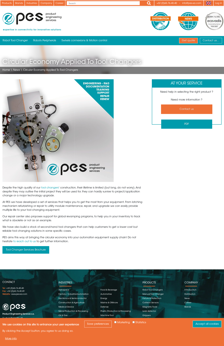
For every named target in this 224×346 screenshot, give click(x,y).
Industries (32, 3)
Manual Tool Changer (153, 294)
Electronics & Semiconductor (73, 298)
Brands (19, 3)
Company (46, 3)
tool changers (50, 188)
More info (11, 338)
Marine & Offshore (109, 303)
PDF (186, 124)
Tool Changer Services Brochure (26, 250)
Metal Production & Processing (73, 311)
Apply (149, 3)
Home (6, 70)
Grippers (147, 316)
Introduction (190, 290)
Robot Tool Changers (153, 290)
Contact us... (211, 40)
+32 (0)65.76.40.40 (167, 3)
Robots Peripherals (44, 40)
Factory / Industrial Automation (74, 294)
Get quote (188, 40)
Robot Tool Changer (15, 40)
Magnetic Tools (150, 307)
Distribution (189, 294)
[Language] (209, 3)
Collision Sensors (151, 303)
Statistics (140, 322)
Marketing (123, 322)
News (16, 70)
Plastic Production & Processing (116, 311)
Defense (105, 307)
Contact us (187, 109)
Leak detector (149, 311)
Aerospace (64, 290)
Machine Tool (107, 316)
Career (59, 3)
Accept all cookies (207, 324)
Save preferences (98, 324)
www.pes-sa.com (19, 294)
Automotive (106, 294)
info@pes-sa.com (191, 3)
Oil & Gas (63, 316)
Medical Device (66, 307)
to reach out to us (24, 241)
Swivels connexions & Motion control (84, 40)
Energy (104, 298)
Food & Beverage (109, 290)
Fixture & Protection (152, 298)
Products (7, 3)
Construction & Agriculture (72, 303)
